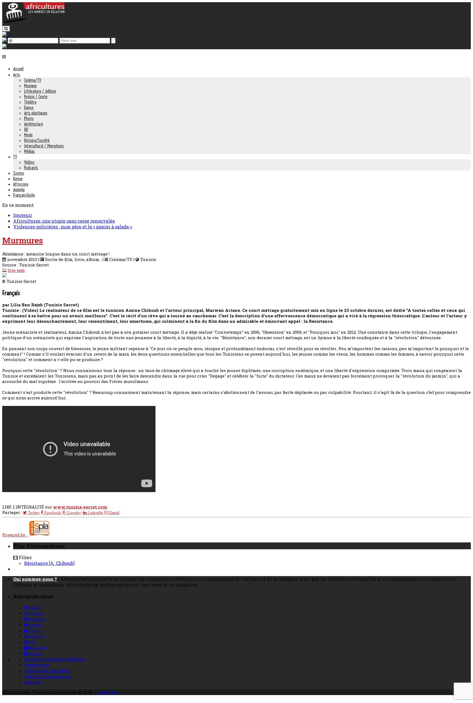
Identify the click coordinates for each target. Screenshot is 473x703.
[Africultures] (33, 22)
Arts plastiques (35, 113)
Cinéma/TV (32, 80)
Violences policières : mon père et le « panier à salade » (72, 227)
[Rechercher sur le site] (6, 28)
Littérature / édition (40, 91)
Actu (16, 74)
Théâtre (30, 102)
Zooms (18, 173)
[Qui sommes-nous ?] (4, 46)
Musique (30, 85)
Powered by (15, 535)
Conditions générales (47, 670)
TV (15, 156)
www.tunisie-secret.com (80, 507)
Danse (28, 107)
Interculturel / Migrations (44, 146)
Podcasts (31, 167)
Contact (32, 682)
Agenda (19, 189)
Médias (29, 151)
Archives (108, 692)
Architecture (33, 124)
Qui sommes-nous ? (35, 579)
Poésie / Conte (35, 96)
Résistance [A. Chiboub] (49, 563)
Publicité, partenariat (47, 676)
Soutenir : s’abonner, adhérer (54, 659)
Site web (16, 270)
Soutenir (22, 215)
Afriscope (20, 184)
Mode (28, 135)
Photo (29, 118)
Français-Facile (24, 195)
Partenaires (37, 665)
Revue (17, 178)
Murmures (22, 240)
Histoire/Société (37, 140)
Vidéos (29, 162)
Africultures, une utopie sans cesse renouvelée (64, 221)
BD (26, 129)
